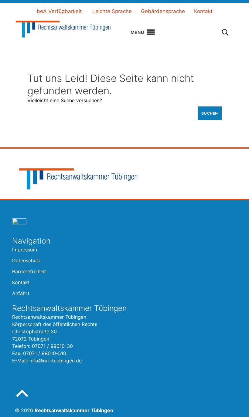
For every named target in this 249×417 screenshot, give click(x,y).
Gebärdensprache (163, 11)
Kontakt (203, 11)
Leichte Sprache (112, 11)
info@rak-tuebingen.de (55, 361)
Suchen (209, 113)
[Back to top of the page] (22, 398)
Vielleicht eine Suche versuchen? (64, 100)
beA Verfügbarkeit (59, 11)
